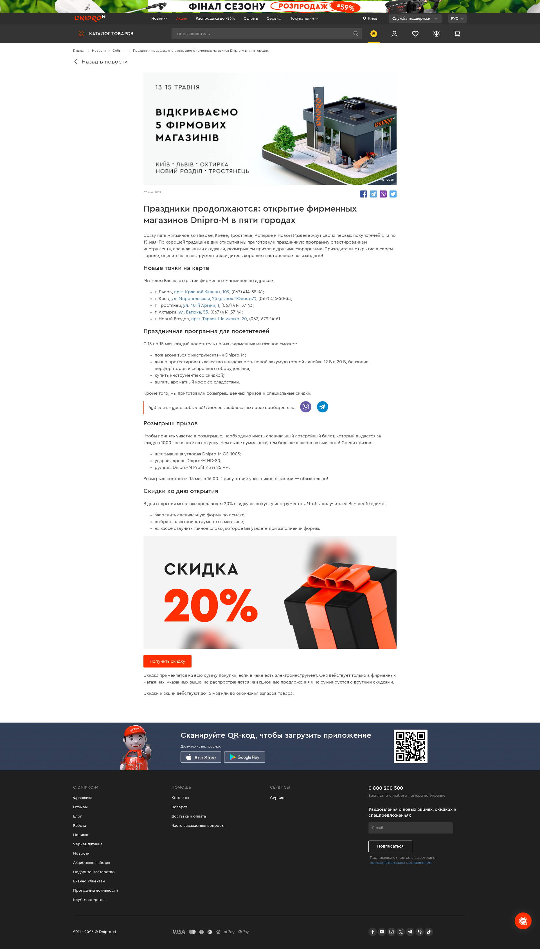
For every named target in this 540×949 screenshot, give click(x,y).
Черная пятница (87, 844)
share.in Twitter (393, 193)
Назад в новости (105, 62)
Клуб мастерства (89, 900)
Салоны (251, 19)
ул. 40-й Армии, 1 (201, 305)
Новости (81, 853)
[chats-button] (523, 920)
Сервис (274, 19)
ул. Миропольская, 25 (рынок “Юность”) (213, 298)
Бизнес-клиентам (89, 881)
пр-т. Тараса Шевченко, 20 (219, 319)
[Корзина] (457, 33)
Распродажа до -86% (215, 19)
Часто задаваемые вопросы (198, 826)
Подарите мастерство (94, 872)
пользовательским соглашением (401, 863)
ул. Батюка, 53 (193, 312)
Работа (79, 826)
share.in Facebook (363, 193)
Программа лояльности (95, 891)
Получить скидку (167, 661)
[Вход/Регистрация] (394, 33)
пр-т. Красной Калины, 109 (201, 292)
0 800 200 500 (385, 788)
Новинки (159, 19)
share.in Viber (383, 193)
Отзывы (80, 807)
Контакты (180, 798)
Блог (77, 816)
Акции (181, 19)
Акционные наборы (91, 863)
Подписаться (390, 846)
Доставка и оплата (189, 816)
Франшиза (82, 798)
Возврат (179, 807)
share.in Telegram (373, 193)
